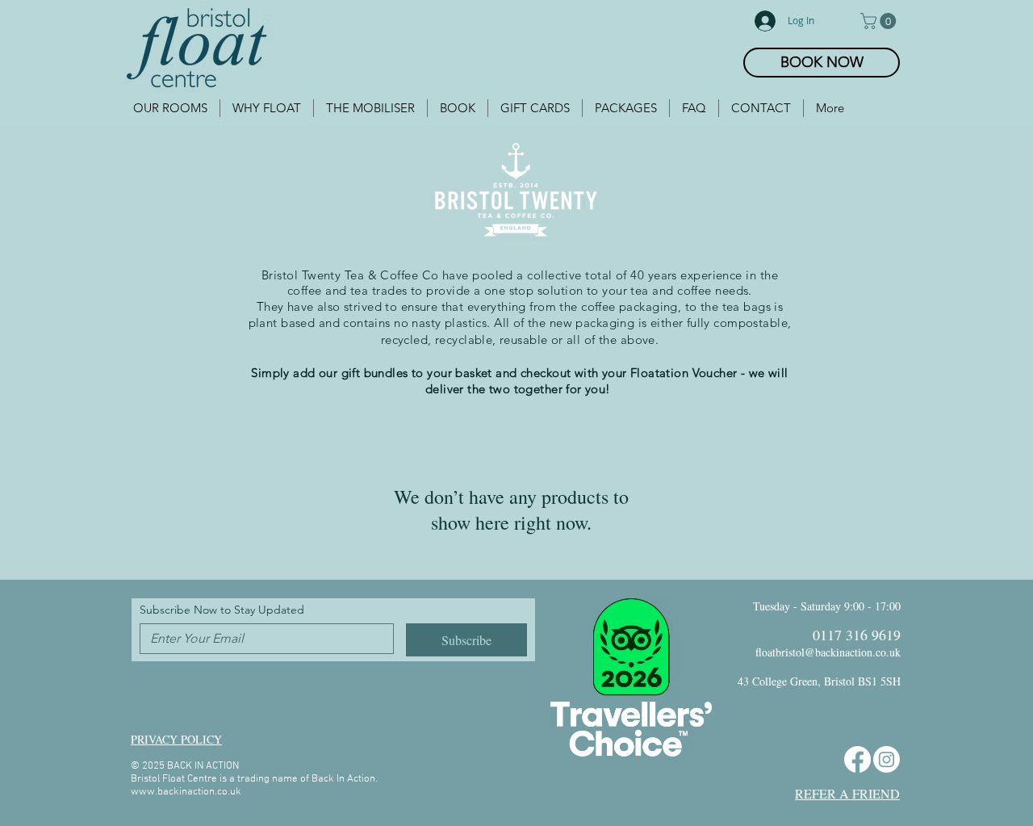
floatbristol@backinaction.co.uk (828, 652)
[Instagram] (886, 759)
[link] (880, 21)
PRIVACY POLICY (176, 739)
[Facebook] (857, 759)
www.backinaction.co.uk (186, 792)
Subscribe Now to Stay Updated (222, 610)
